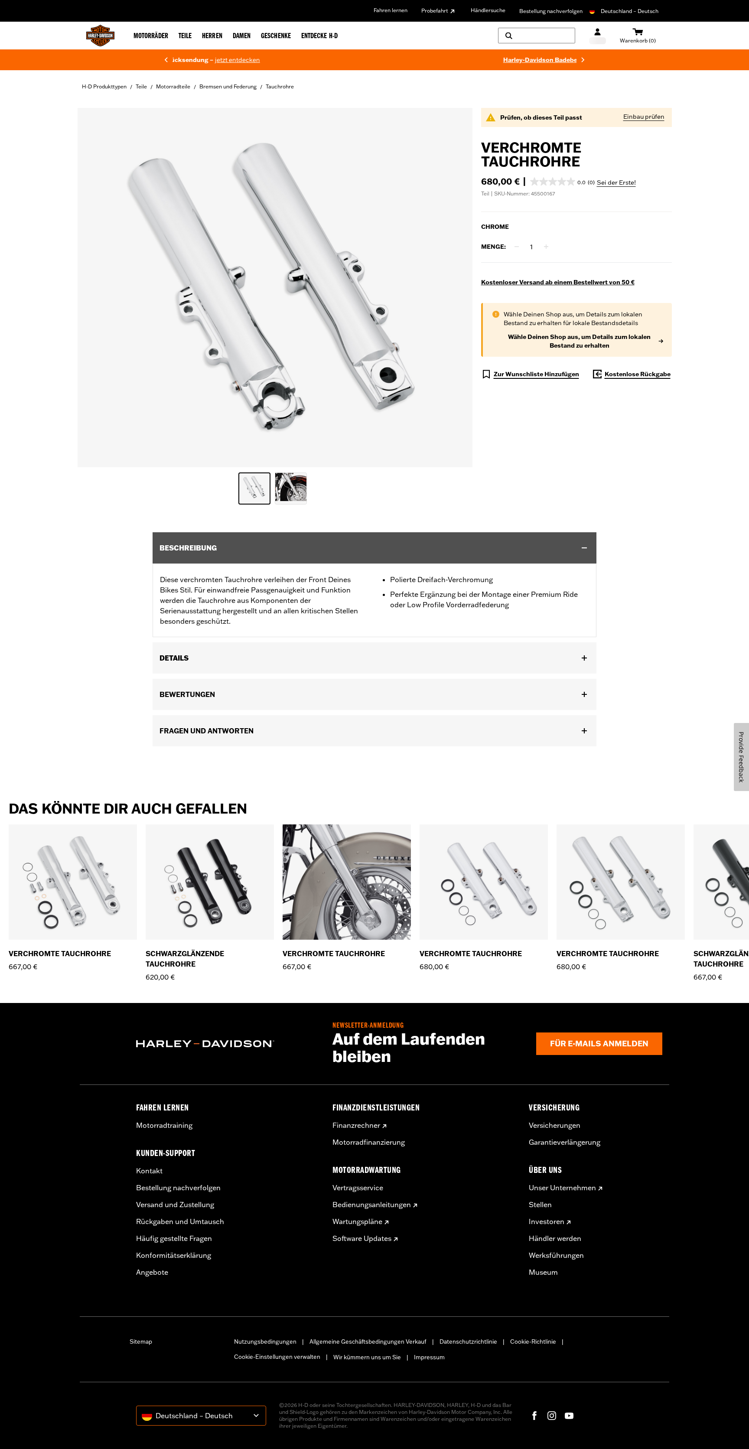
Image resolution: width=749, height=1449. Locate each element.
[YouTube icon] (569, 1415)
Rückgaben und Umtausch (180, 1221)
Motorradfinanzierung (368, 1142)
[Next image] (455, 287)
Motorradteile (173, 86)
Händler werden (555, 1238)
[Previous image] (95, 287)
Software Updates (361, 1238)
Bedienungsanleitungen (371, 1204)
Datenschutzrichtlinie (468, 1341)
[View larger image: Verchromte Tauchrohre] (275, 286)
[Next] (583, 59)
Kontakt (149, 1170)
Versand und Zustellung (175, 1204)
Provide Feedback (741, 757)
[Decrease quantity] (516, 246)
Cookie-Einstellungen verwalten (277, 1356)
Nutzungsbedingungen (265, 1341)
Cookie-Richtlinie (533, 1341)
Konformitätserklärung (173, 1255)
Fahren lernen (390, 10)
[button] (562, 181)
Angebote (152, 1272)
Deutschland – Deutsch (629, 11)
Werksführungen (556, 1255)
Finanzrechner (356, 1125)
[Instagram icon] (552, 1415)
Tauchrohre (280, 86)
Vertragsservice (357, 1187)
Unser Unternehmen (562, 1187)
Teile (141, 86)
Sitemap (141, 1341)
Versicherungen (554, 1125)
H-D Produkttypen (104, 86)
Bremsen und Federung (228, 86)
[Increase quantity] (546, 246)
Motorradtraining (164, 1125)
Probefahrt (434, 10)
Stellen (540, 1204)
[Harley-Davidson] (228, 1043)
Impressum (429, 1357)
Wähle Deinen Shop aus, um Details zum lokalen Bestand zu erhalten (579, 341)
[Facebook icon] (534, 1415)
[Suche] (536, 35)
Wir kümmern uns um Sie (367, 1357)
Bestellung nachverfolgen (551, 11)
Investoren (546, 1221)
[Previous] (166, 59)
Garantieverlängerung (564, 1142)
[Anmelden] (597, 35)
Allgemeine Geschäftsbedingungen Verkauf (368, 1341)
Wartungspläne (357, 1221)
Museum (543, 1272)
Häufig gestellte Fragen (174, 1238)
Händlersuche (488, 10)
